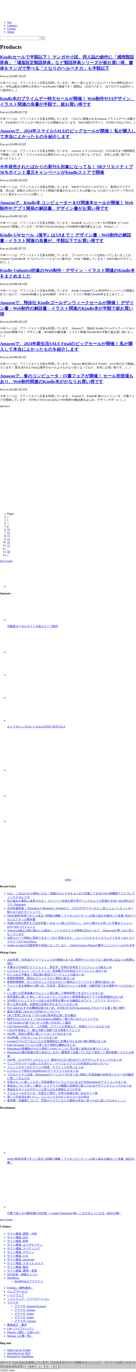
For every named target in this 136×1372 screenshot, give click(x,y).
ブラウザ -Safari (24, 1317)
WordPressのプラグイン (28, 1281)
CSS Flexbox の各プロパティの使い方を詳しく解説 (39, 1022)
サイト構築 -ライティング (23, 1248)
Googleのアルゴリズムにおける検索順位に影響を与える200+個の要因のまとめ (56, 1041)
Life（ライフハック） (20, 1328)
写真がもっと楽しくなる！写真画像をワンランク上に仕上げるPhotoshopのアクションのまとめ (67, 1081)
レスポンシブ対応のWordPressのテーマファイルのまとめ (43, 1070)
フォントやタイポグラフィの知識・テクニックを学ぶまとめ (45, 1067)
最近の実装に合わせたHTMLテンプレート (34, 1011)
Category (12, 25)
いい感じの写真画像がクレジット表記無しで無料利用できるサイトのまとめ (55, 993)
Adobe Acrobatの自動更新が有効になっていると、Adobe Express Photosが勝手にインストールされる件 (71, 945)
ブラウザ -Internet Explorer (30, 1306)
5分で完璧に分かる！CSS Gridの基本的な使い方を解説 (41, 1015)
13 (8, 539)
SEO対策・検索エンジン (22, 1274)
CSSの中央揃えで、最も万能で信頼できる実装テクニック (43, 1030)
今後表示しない (35, 1366)
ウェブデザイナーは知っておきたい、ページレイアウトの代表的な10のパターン (58, 1063)
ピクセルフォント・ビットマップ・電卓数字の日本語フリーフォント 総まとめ (57, 970)
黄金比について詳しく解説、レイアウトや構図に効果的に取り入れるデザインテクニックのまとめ (69, 1085)
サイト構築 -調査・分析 (22, 1233)
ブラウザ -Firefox (24, 1310)
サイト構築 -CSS (17, 1255)
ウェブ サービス (17, 1291)
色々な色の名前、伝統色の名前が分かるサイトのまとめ (42, 1004)
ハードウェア (15, 1295)
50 (8, 551)
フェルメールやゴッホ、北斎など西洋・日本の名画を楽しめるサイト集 (52, 1093)
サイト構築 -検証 (18, 1266)
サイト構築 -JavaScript (20, 1259)
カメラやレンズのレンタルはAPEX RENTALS (36, 726)
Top (9, 22)
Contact (11, 28)
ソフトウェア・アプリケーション (28, 1298)
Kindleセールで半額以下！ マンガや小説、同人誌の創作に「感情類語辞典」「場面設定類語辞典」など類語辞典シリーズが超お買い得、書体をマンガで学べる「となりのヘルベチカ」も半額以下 (67, 63)
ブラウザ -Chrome (25, 1321)
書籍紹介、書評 (17, 1324)
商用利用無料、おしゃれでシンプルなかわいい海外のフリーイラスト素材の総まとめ (61, 981)
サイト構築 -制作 (18, 1241)
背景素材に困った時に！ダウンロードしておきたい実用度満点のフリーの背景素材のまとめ (65, 996)
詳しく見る (51, 1366)
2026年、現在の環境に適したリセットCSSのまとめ (39, 1033)
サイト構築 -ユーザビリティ (25, 1244)
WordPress (13, 1277)
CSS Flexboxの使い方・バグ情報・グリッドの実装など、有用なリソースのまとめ (58, 1026)
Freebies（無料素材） (20, 1287)
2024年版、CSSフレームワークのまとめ (32, 1037)
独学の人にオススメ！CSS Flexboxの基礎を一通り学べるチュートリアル (53, 1018)
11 (8, 532)
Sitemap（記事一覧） (20, 1335)
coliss (68, 879)
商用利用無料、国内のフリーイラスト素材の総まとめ (41, 978)
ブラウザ (12, 1302)
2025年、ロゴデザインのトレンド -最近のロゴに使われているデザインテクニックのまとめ (64, 1059)
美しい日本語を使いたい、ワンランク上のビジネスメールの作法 (48, 1096)
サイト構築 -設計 (18, 1237)
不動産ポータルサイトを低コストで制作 (32, 626)
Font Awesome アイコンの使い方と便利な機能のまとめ (41, 1044)
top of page (6, 560)
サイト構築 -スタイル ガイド (25, 1263)
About (10, 31)
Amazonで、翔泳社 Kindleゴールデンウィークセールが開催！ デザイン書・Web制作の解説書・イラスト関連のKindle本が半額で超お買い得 (67, 308)
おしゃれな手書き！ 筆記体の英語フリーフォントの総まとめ (45, 974)
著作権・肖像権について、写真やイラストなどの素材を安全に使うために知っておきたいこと (66, 1100)
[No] (60, 1367)
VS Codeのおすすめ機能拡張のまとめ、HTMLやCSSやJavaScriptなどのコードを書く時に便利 (65, 1007)
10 (8, 529)
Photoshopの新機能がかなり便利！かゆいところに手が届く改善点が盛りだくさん (58, 1048)
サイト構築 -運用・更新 (22, 1270)
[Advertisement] (68, 435)
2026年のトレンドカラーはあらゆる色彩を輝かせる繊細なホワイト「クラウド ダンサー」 (64, 1000)
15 (8, 545)
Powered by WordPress (20, 1356)
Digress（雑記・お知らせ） (24, 1332)
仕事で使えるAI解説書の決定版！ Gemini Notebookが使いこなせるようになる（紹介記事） (64, 1213)
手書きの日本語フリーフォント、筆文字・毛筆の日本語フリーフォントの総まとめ (59, 967)
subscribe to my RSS (18, 1353)
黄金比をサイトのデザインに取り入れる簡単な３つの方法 (44, 1089)
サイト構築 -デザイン (20, 1252)
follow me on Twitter (19, 1350)
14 (8, 542)
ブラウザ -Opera (24, 1313)
